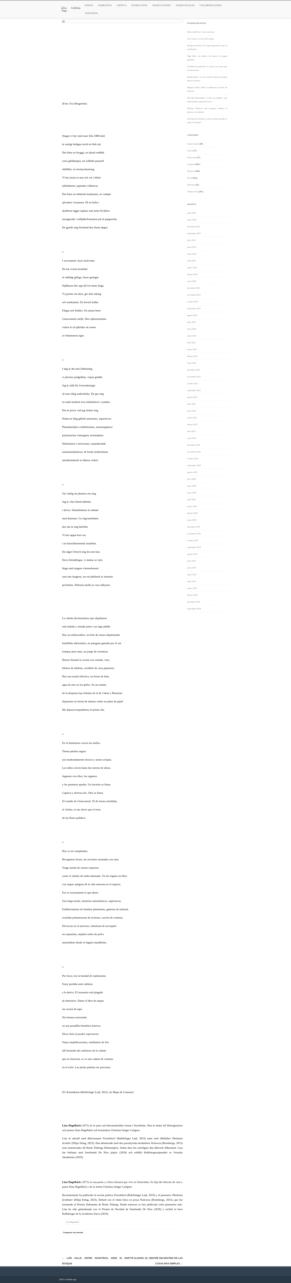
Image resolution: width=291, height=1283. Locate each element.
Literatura (191, 164)
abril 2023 (191, 342)
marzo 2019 (192, 588)
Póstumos (191, 185)
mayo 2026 (191, 220)
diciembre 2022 (193, 370)
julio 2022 (191, 404)
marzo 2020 (192, 506)
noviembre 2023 (194, 295)
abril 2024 (191, 261)
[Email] (180, 1232)
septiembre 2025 (194, 233)
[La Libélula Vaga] (70, 10)
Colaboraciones (211, 5)
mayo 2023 (191, 336)
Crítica (122, 5)
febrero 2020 (192, 513)
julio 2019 (191, 561)
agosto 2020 (192, 472)
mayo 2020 (191, 493)
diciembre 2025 (193, 226)
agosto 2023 (192, 315)
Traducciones (161, 5)
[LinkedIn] (174, 1232)
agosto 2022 (192, 397)
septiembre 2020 (194, 465)
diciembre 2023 (193, 288)
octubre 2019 (192, 540)
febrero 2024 (192, 274)
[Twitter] (161, 1232)
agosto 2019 (192, 554)
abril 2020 (191, 499)
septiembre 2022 (194, 390)
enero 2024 (191, 281)
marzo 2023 (192, 349)
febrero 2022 (192, 424)
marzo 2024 (192, 267)
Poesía (89, 5)
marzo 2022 (192, 417)
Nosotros (91, 13)
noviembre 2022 (194, 377)
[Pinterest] (167, 1232)
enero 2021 (191, 438)
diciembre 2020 (193, 445)
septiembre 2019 (194, 547)
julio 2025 (191, 240)
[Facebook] (155, 1232)
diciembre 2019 (193, 527)
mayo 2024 (191, 254)
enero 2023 (191, 363)
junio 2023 (191, 329)
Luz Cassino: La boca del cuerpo (200, 39)
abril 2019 (191, 581)
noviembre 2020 (194, 452)
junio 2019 (191, 568)
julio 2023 (191, 322)
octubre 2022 (192, 383)
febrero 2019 (192, 595)
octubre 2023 (192, 302)
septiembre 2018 (194, 609)
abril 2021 (191, 431)
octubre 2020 (192, 458)
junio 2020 (191, 486)
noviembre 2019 (194, 533)
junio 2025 (191, 247)
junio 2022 (191, 411)
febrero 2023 (192, 356)
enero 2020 (191, 520)
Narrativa (105, 5)
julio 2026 (191, 213)
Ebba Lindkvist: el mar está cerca (200, 32)
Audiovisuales (185, 5)
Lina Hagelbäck (72, 1222)
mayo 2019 (191, 574)
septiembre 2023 (194, 308)
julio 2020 (191, 479)
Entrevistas (139, 5)
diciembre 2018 (193, 602)
